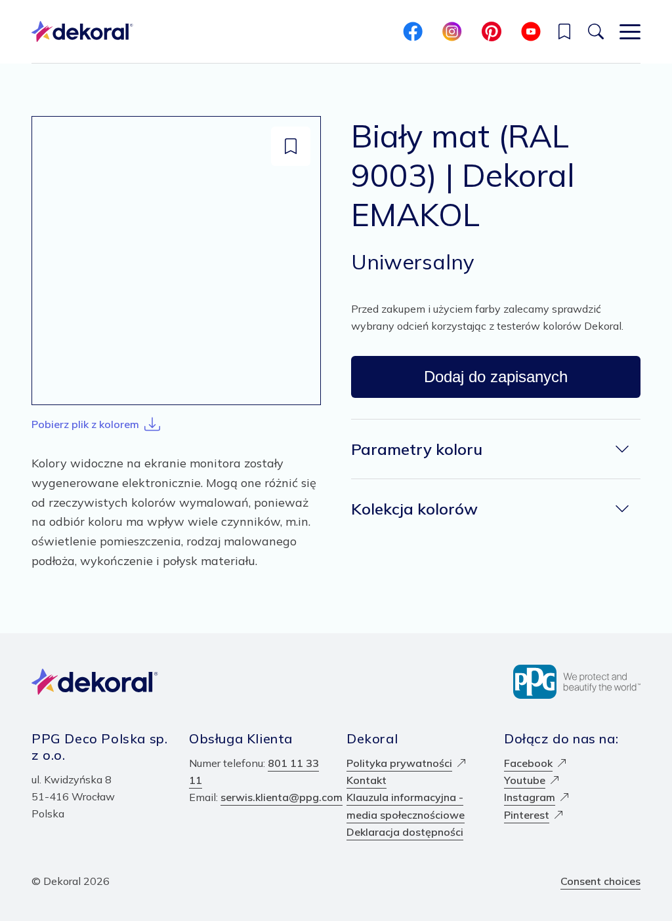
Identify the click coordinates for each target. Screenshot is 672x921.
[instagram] (452, 31)
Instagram (529, 797)
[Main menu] (630, 31)
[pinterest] (491, 31)
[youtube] (531, 31)
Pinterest (526, 814)
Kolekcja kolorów (414, 509)
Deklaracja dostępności (404, 831)
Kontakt (366, 780)
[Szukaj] (596, 31)
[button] (564, 31)
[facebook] (413, 31)
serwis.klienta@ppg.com (281, 797)
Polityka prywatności (399, 763)
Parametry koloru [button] (416, 449)
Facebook (528, 763)
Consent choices (600, 881)
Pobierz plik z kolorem (85, 424)
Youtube (524, 780)
